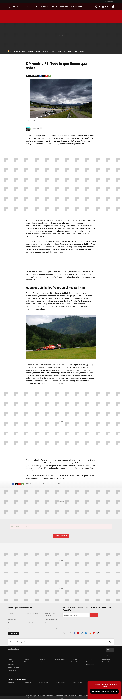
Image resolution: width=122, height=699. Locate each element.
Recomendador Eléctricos (67, 6)
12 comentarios (33, 75)
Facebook (99, 6)
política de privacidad (85, 619)
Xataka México (12, 682)
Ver (62, 536)
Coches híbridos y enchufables (50, 614)
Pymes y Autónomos (107, 662)
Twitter (110, 6)
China (59, 51)
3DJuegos (26, 659)
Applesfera (11, 664)
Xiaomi (70, 51)
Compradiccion (90, 664)
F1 (53, 6)
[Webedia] (109, 1)
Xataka (10, 659)
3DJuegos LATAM (28, 682)
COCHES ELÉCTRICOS (29, 6)
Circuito (82, 51)
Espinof (41, 662)
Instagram (103, 6)
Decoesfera (89, 662)
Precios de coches (32, 623)
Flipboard (46, 76)
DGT (23, 51)
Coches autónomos (14, 629)
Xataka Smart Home (13, 667)
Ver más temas (13, 633)
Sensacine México (44, 682)
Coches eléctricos (32, 613)
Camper (38, 51)
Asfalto (53, 51)
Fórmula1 (37, 484)
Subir (109, 650)
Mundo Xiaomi (12, 670)
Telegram (96, 6)
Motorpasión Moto (76, 662)
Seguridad (45, 51)
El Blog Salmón (106, 659)
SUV (27, 619)
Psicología (30, 51)
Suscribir (94, 615)
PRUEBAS (16, 6)
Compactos (12, 619)
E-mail (49, 76)
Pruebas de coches (51, 619)
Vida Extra (26, 662)
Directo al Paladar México (60, 683)
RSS (89, 632)
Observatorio (44, 6)
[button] (36, 128)
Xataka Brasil (11, 685)
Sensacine (42, 659)
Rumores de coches (14, 623)
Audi (76, 51)
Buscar (110, 642)
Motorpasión (74, 659)
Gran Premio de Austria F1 (51, 484)
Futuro (28, 629)
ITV (65, 51)
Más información (62, 697)
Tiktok (113, 6)
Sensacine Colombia (45, 685)
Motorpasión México (76, 682)
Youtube (106, 6)
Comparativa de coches (50, 624)
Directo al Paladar (60, 659)
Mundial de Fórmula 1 (52, 629)
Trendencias (89, 659)
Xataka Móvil (11, 662)
